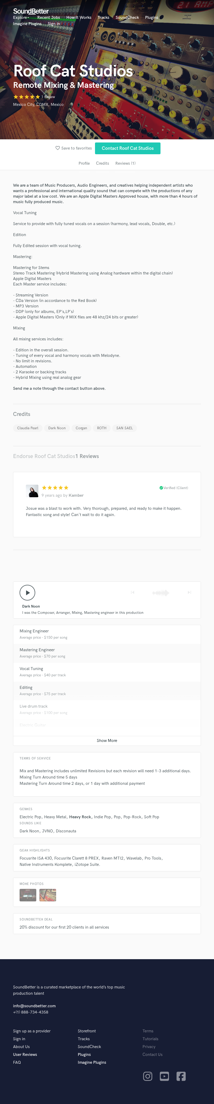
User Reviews (25, 1054)
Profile (84, 163)
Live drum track (33, 706)
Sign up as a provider (32, 1031)
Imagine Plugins (27, 23)
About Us (21, 1046)
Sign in (54, 23)
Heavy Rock (80, 817)
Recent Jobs (48, 17)
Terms (147, 1031)
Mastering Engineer (37, 650)
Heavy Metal (55, 817)
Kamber (76, 495)
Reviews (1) (125, 163)
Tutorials (150, 1039)
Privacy (149, 1046)
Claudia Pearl (27, 428)
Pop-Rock (132, 817)
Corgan (81, 428)
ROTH (101, 428)
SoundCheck (127, 17)
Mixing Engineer (34, 631)
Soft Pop (151, 817)
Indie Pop (102, 817)
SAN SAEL (124, 428)
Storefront (87, 1031)
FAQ (17, 1062)
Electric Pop (30, 817)
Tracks (103, 17)
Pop (117, 817)
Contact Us (152, 1054)
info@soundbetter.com (34, 1006)
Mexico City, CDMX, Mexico (38, 104)
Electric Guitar (33, 725)
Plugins (151, 17)
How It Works (78, 17)
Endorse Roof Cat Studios (44, 456)
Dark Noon (57, 428)
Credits (102, 163)
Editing (26, 687)
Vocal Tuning (31, 668)
